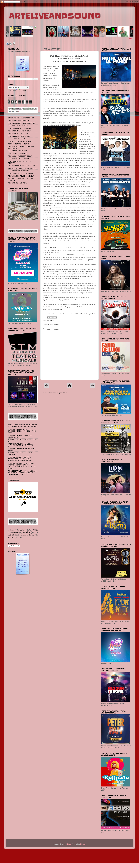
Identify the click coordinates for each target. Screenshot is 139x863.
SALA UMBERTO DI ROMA (17, 139)
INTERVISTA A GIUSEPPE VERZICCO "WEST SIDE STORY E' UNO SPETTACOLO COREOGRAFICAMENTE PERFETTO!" (22, 465)
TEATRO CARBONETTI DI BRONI (19, 128)
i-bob (69, 844)
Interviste (15, 533)
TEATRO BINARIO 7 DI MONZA (19, 171)
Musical (11, 535)
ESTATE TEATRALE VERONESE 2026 (21, 118)
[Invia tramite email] (48, 317)
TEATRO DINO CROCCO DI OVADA (20, 173)
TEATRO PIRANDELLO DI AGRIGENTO (21, 123)
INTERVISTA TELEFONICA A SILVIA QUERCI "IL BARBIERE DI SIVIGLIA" (20, 445)
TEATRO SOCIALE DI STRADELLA (20, 156)
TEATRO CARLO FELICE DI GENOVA (21, 176)
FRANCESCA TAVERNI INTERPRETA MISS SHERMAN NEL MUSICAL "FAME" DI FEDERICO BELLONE (22, 472)
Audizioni (11, 530)
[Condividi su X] (52, 317)
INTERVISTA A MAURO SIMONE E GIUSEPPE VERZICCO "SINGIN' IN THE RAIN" (22, 431)
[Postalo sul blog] (50, 317)
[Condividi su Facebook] (54, 317)
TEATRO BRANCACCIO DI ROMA (19, 131)
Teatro (11, 537)
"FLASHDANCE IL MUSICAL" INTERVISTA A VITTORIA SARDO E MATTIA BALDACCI (22, 425)
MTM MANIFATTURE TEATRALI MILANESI (22, 168)
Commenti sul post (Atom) (58, 393)
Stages (31, 535)
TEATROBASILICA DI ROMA (17, 183)
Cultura (22, 530)
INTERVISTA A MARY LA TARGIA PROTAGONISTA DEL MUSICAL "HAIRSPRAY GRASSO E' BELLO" (19, 458)
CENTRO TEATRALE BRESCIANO (19, 141)
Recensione (23, 535)
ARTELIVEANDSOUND (55, 16)
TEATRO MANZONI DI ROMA (18, 126)
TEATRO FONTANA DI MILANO (19, 159)
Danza (35, 530)
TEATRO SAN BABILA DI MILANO (19, 120)
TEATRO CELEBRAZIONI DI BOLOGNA (21, 165)
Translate (24, 90)
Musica (52, 320)
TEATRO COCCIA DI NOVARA (18, 153)
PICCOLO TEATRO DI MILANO (18, 144)
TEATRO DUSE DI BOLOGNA (18, 133)
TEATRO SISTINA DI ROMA (17, 151)
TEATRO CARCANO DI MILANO (19, 136)
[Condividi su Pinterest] (56, 317)
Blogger (82, 844)
